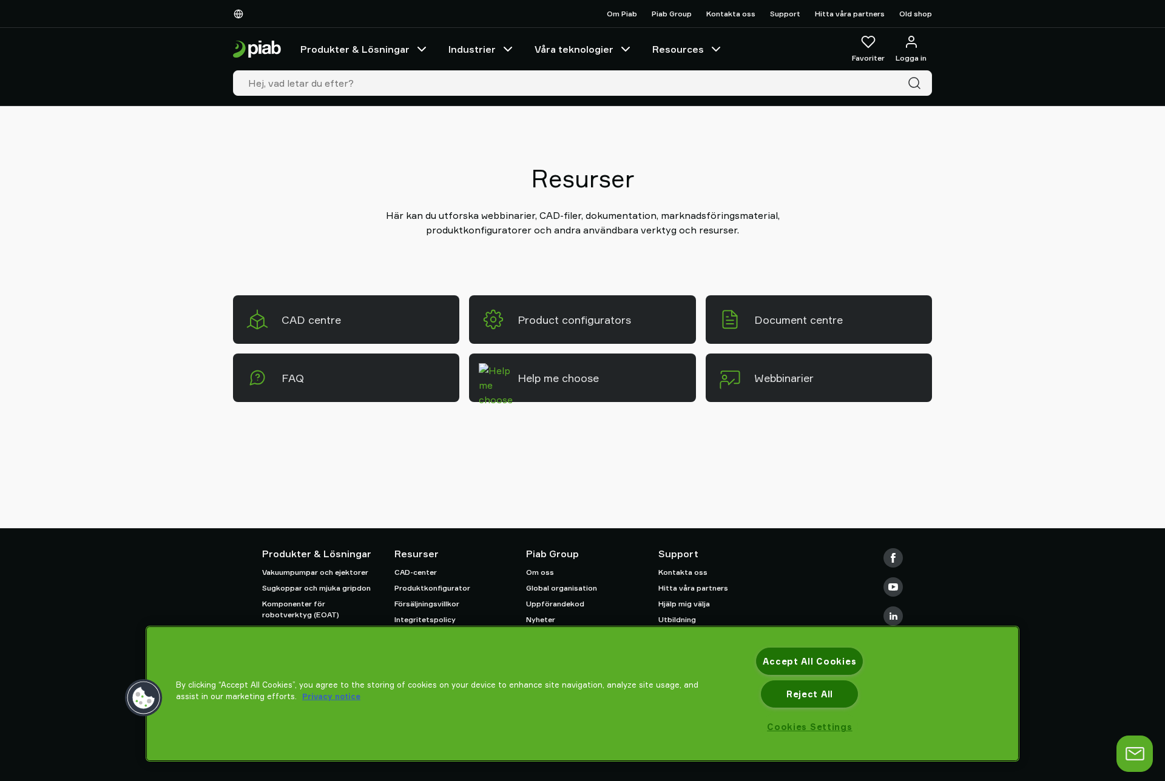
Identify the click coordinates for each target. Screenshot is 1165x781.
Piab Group (672, 13)
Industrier (472, 49)
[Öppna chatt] (1134, 754)
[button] (143, 698)
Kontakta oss (730, 13)
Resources (678, 49)
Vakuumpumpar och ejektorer (315, 572)
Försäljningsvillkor (426, 603)
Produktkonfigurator (432, 587)
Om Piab (622, 13)
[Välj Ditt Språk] (241, 14)
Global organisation (561, 587)
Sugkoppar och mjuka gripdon (316, 587)
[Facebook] (893, 558)
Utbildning (677, 619)
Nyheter (540, 619)
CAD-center (415, 572)
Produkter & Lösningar (355, 49)
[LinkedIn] (893, 616)
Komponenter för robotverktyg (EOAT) (300, 609)
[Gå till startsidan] (257, 49)
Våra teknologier (574, 49)
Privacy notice (331, 696)
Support (785, 13)
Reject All (809, 694)
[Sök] (916, 83)
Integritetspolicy (425, 619)
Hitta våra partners (850, 13)
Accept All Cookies (809, 661)
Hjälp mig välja (684, 603)
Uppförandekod (555, 603)
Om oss (540, 572)
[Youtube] (893, 587)
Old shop (915, 13)
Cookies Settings (810, 727)
